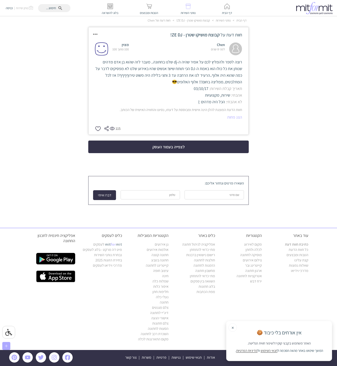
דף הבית (241, 20)
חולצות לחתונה (204, 260)
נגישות (176, 357)
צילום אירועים (252, 260)
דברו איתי (104, 195)
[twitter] (41, 361)
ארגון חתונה (253, 270)
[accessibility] (8, 332)
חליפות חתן (160, 291)
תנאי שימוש (194, 357)
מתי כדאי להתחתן (202, 249)
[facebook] (68, 361)
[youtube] (28, 361)
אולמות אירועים (157, 249)
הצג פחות (234, 117)
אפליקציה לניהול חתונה (198, 244)
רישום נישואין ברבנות (200, 254)
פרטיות (161, 357)
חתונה (164, 302)
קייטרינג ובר (253, 265)
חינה (165, 276)
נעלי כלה (162, 297)
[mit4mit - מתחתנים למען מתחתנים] (315, 8)
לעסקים (107, 244)
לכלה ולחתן (254, 249)
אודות (211, 357)
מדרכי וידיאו (299, 270)
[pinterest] (15, 361)
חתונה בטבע (159, 260)
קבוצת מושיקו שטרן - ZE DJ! (193, 20)
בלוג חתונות (207, 286)
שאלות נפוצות (298, 265)
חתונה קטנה (160, 254)
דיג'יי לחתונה (159, 312)
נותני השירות (223, 20)
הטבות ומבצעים (297, 254)
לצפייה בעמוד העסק (168, 146)
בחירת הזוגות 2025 (108, 260)
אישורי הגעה (159, 318)
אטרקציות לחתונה (249, 276)
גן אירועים (161, 244)
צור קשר (131, 357)
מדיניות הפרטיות (247, 350)
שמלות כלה (160, 281)
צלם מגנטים (160, 307)
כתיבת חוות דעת (296, 244)
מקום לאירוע (253, 244)
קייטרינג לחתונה (157, 265)
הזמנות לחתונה (204, 265)
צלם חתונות (160, 323)
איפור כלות (160, 286)
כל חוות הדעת (298, 249)
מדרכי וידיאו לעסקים (107, 265)
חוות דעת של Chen (159, 20)
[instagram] (55, 361)
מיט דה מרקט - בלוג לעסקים (102, 249)
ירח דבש (256, 281)
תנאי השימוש (269, 350)
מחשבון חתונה (205, 270)
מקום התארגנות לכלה (153, 339)
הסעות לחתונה (158, 328)
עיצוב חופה (160, 270)
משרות (146, 357)
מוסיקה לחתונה (251, 254)
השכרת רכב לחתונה (154, 333)
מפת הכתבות (205, 291)
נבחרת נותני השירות (108, 254)
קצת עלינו (301, 260)
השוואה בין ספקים (203, 281)
